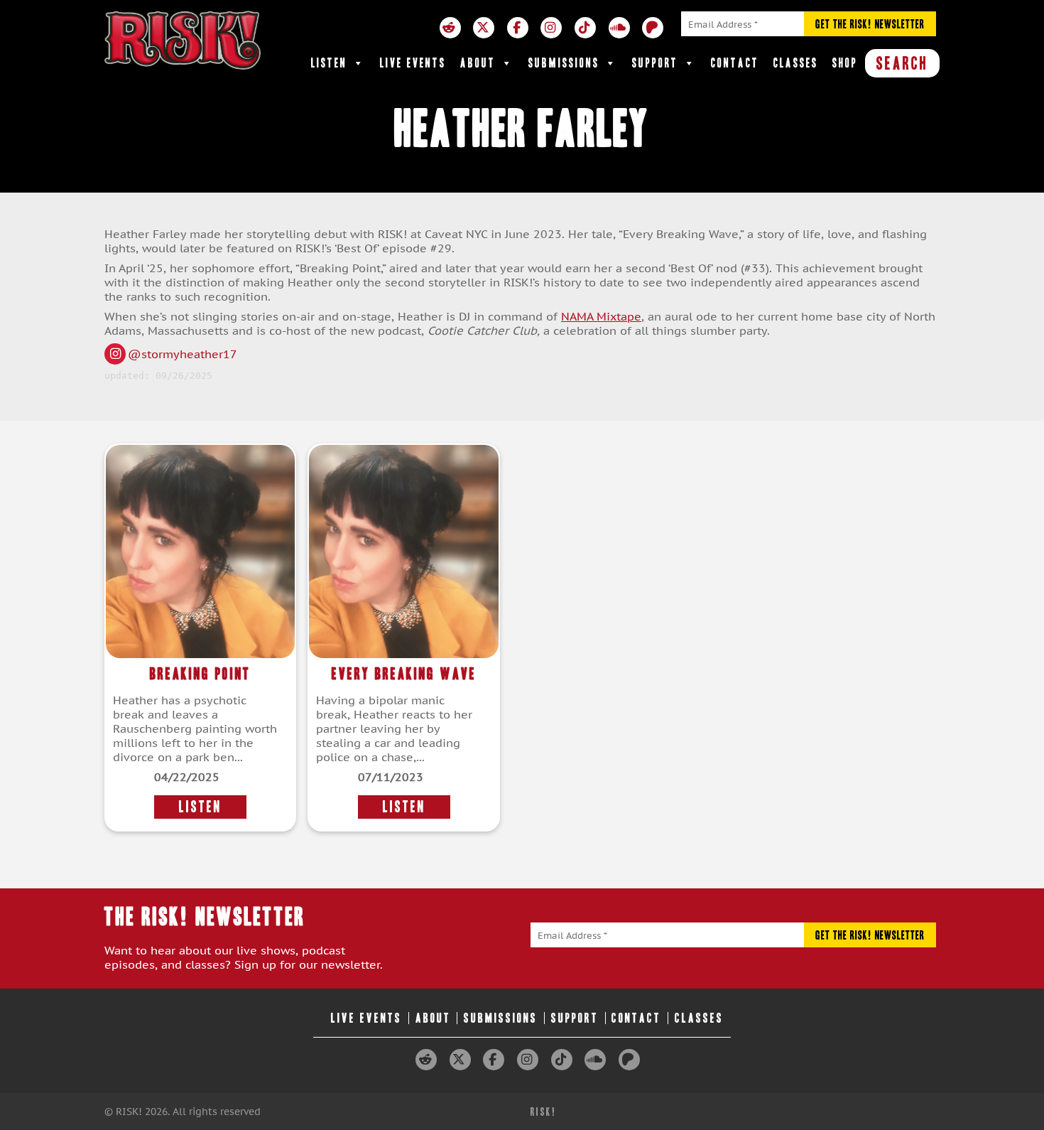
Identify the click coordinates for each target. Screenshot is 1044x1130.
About (478, 63)
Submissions (563, 63)
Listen (329, 63)
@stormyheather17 (182, 354)
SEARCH (902, 63)
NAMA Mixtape (601, 316)
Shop (845, 63)
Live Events (413, 63)
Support (655, 63)
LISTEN (200, 807)
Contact (735, 63)
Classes (795, 63)
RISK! (544, 1112)
